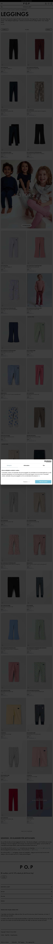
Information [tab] (26, 465)
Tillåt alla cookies (43, 481)
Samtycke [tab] (9, 465)
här (39, 476)
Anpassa (25, 481)
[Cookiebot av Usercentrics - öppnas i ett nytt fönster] (45, 461)
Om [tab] (44, 465)
